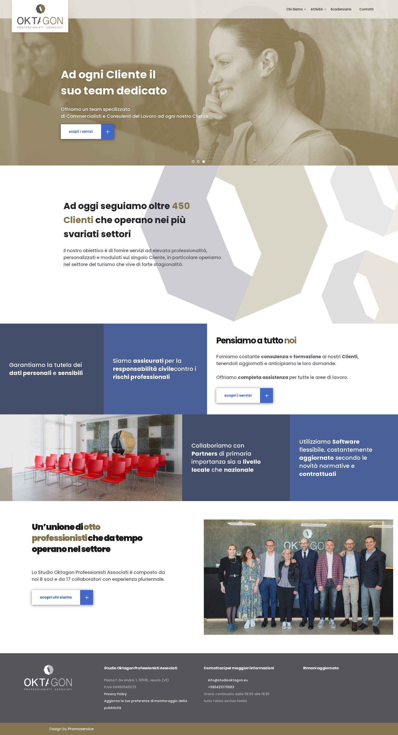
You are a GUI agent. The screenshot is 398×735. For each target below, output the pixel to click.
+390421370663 (220, 687)
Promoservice (81, 729)
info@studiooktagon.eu (227, 680)
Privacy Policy (115, 694)
